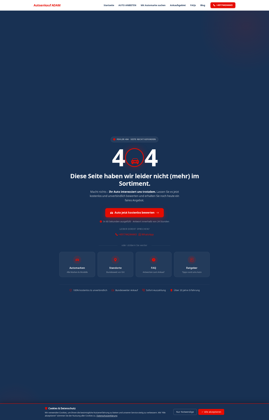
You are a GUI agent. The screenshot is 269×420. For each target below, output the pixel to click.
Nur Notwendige (185, 411)
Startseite (109, 5)
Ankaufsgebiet (178, 5)
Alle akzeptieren (212, 411)
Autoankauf (47, 5)
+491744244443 (224, 5)
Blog (202, 5)
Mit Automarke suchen (153, 5)
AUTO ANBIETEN (127, 5)
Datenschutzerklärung (107, 415)
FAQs (193, 5)
